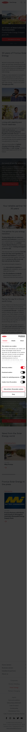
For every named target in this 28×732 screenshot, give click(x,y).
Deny (13, 394)
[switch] (23, 372)
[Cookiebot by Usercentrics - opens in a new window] (19, 336)
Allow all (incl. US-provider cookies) (13, 389)
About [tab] (22, 340)
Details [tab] (13, 340)
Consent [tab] (5, 340)
